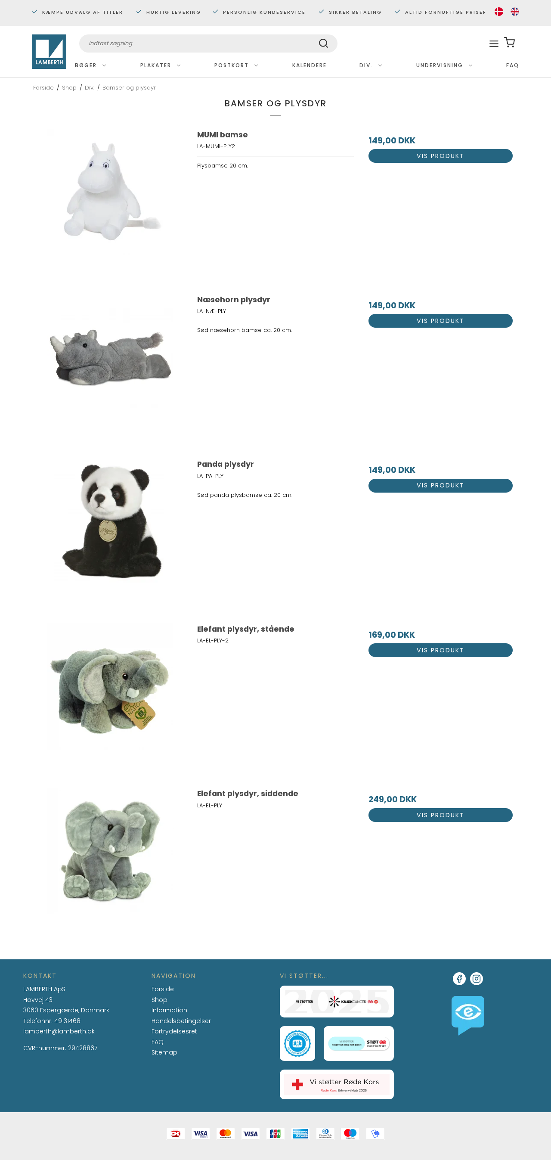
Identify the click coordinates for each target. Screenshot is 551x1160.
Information (169, 1010)
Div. (366, 65)
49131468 (67, 1021)
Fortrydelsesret (174, 1031)
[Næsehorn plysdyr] (110, 372)
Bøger (86, 65)
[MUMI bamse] (110, 207)
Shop (159, 1000)
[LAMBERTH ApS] (49, 51)
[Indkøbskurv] (509, 43)
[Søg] (323, 45)
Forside (163, 989)
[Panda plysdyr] (110, 537)
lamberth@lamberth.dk (59, 1032)
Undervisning (439, 65)
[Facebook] (459, 978)
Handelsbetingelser (181, 1021)
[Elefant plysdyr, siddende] (110, 866)
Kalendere (309, 65)
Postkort (231, 65)
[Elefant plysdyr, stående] (110, 701)
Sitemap (164, 1052)
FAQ (512, 65)
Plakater (155, 65)
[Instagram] (476, 978)
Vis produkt (440, 156)
